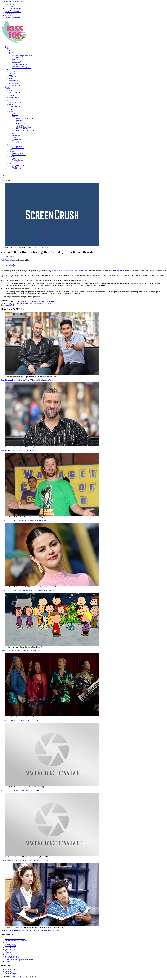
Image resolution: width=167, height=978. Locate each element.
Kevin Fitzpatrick (6, 260)
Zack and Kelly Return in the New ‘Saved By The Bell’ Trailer (20, 720)
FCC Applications (10, 947)
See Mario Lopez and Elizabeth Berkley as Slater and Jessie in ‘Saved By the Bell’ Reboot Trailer (30, 930)
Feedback (11, 104)
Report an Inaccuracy (11, 949)
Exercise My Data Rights (12, 958)
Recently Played (13, 80)
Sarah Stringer (16, 62)
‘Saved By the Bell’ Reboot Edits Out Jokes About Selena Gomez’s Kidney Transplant (27, 590)
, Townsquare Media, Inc (18, 976)
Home (6, 47)
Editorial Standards (10, 946)
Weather (11, 96)
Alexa (10, 75)
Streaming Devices (14, 78)
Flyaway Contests (14, 90)
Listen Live (12, 71)
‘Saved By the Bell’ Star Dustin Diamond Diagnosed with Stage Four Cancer (24, 520)
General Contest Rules (15, 92)
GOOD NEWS (9, 15)
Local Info (8, 94)
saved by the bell (14, 303)
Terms (6, 951)
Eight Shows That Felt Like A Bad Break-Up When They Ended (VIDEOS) (24, 860)
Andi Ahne (15, 57)
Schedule (11, 52)
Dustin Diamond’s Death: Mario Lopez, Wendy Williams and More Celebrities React (26, 380)
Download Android (14, 85)
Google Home (13, 76)
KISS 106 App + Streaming (13, 8)
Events (7, 87)
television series (24, 303)
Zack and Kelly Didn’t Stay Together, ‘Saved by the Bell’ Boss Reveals (35, 301)
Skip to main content (7, 1)
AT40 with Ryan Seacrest (20, 64)
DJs (10, 50)
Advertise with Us (14, 106)
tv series (42, 303)
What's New (12, 305)
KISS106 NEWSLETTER (13, 12)
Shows (11, 54)
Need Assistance (10, 944)
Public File (8, 942)
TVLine (55, 275)
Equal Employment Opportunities (15, 939)
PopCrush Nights (17, 61)
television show (35, 303)
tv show (48, 303)
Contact (7, 101)
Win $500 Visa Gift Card (12, 17)
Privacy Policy (9, 954)
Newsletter (12, 99)
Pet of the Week (9, 13)
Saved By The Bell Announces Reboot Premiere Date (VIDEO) (20, 790)
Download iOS (13, 83)
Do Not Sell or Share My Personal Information (19, 960)
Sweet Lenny (16, 59)
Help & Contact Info (15, 102)
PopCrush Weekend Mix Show (21, 68)
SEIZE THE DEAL (11, 10)
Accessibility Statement (12, 956)
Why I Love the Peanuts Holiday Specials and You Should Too (20, 650)
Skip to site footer (18, 1)
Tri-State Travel (9, 6)
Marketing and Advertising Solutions (16, 940)
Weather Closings (14, 97)
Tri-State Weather (10, 5)
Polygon (43, 288)
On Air (7, 49)
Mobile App (12, 73)
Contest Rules (9, 953)
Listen (6, 69)
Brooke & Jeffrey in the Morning (22, 56)
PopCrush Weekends (18, 66)
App (6, 82)
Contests (7, 89)
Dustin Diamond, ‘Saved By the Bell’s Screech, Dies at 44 (18, 450)
